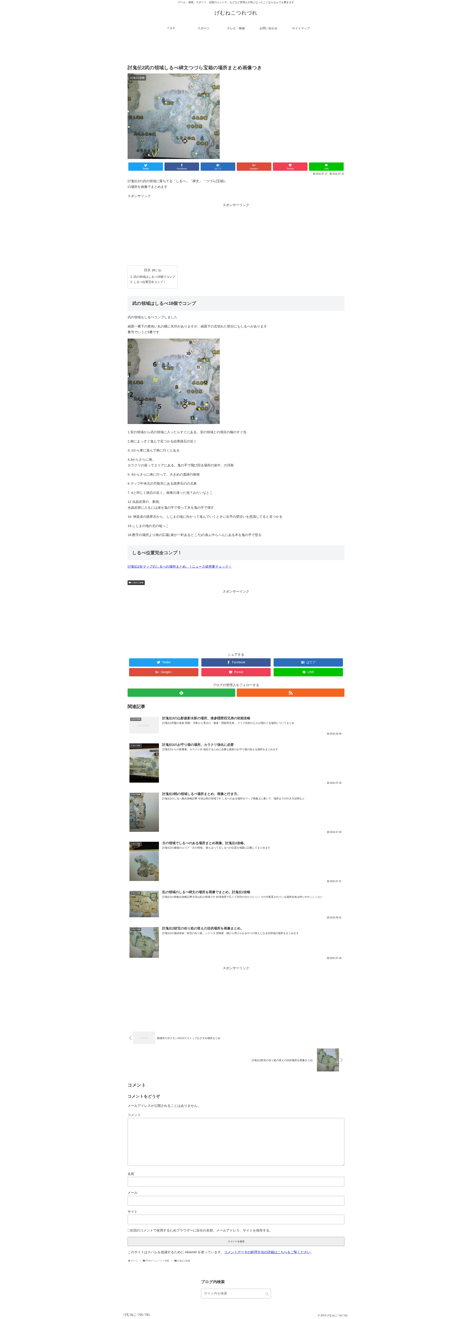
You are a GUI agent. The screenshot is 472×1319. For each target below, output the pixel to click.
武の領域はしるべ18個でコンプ (154, 276)
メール (133, 1192)
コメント (134, 1115)
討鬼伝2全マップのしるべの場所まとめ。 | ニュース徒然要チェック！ (180, 566)
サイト (133, 1211)
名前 (131, 1174)
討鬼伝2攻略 (137, 582)
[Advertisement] (236, 50)
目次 (147, 270)
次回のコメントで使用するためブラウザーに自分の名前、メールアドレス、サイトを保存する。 (201, 1230)
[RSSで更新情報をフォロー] (290, 693)
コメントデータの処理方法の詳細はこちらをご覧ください (267, 1252)
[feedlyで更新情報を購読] (181, 693)
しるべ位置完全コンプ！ (149, 281)
